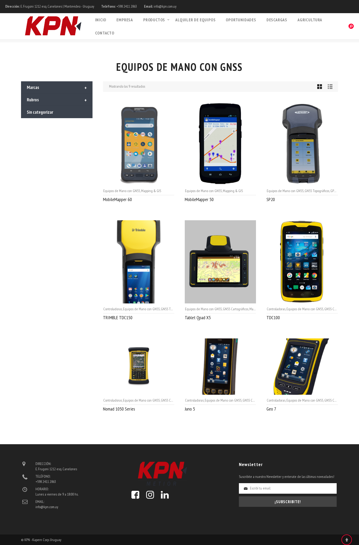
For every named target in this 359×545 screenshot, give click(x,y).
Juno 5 (190, 409)
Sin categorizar (40, 112)
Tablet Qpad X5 (198, 317)
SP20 (270, 199)
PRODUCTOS (154, 19)
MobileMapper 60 (117, 199)
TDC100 (273, 317)
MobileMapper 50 (199, 199)
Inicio (100, 19)
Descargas (276, 19)
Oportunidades (241, 19)
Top (346, 539)
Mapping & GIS (151, 190)
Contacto (104, 33)
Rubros (57, 100)
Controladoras (112, 309)
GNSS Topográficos (317, 190)
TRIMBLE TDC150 (117, 317)
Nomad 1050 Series (119, 409)
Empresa (124, 19)
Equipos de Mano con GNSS (121, 190)
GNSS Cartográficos (235, 309)
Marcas (57, 87)
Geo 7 (271, 409)
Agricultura (310, 19)
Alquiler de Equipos (195, 19)
